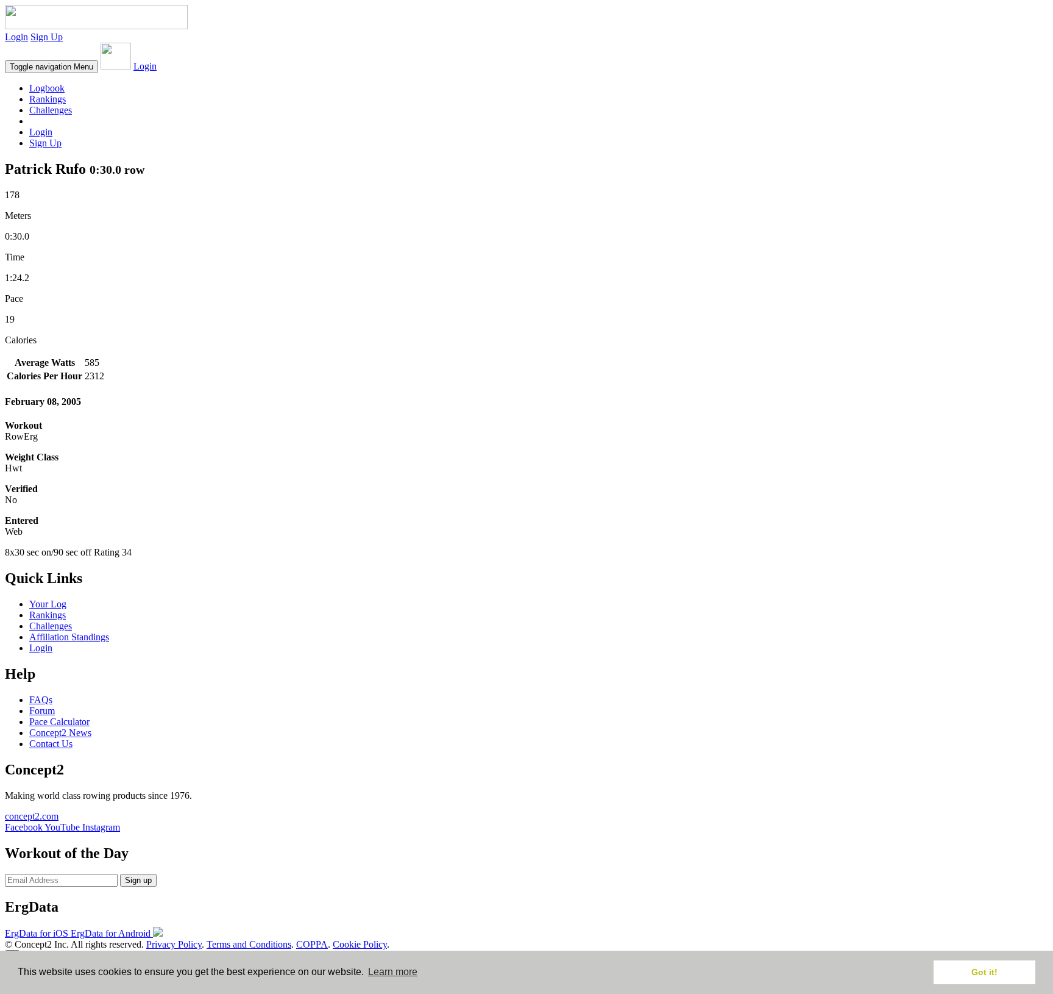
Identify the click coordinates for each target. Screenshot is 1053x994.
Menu (51, 66)
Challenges (50, 110)
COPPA (312, 944)
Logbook (47, 88)
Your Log (47, 604)
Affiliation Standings (69, 637)
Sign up (138, 880)
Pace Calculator (59, 722)
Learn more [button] (392, 972)
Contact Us (51, 743)
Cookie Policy (360, 944)
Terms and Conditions (249, 944)
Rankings (47, 99)
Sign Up (46, 37)
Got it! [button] (984, 972)
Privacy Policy (174, 944)
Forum (42, 711)
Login (16, 37)
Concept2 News (60, 733)
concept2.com (31, 816)
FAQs (40, 700)
